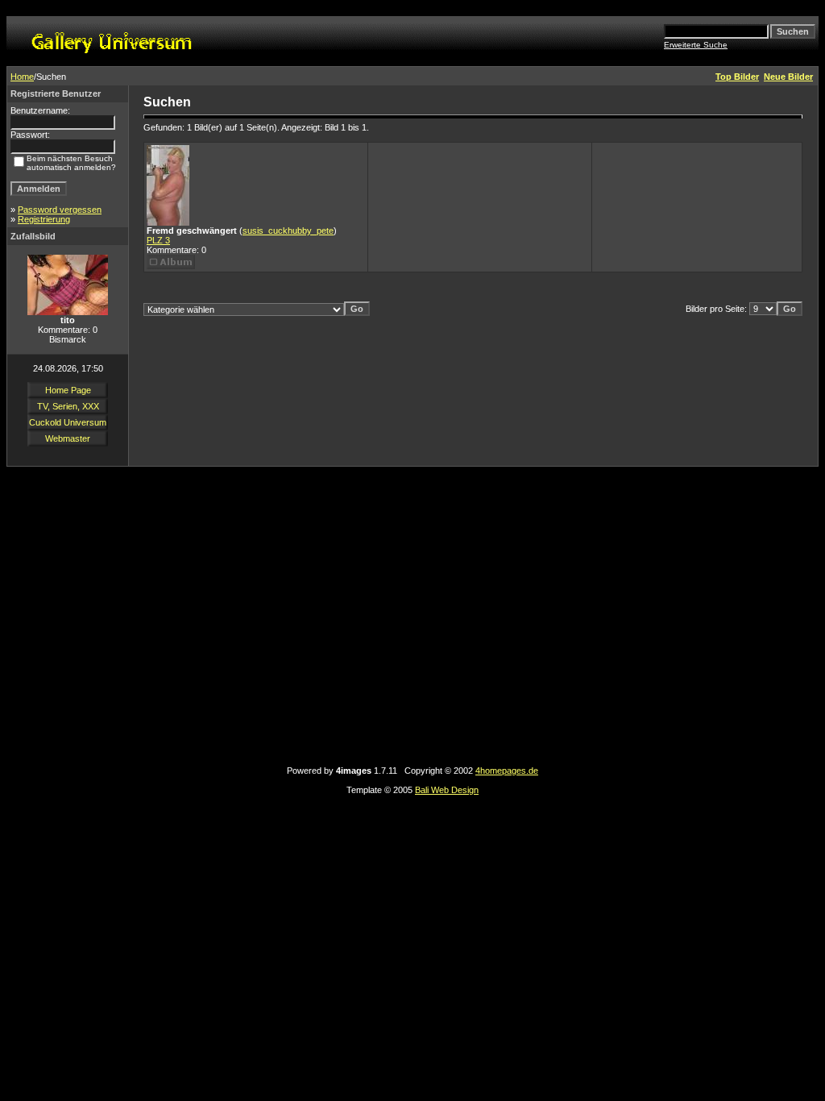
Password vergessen (60, 209)
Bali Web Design (447, 790)
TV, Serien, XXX (68, 406)
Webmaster (67, 438)
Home (22, 76)
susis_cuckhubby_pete (288, 230)
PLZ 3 (158, 240)
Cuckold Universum (67, 422)
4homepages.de (506, 770)
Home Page (68, 390)
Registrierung (44, 219)
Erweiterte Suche (696, 44)
